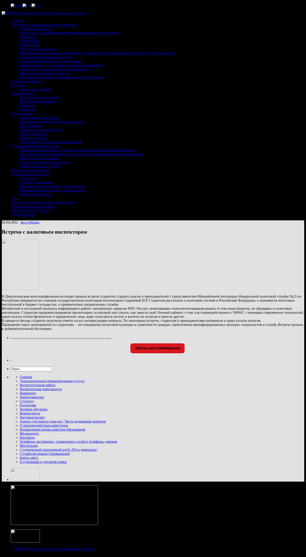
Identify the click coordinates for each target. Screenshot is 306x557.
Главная (17, 21)
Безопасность (30, 413)
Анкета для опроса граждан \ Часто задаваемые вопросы (63, 421)
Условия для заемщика (37, 182)
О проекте (27, 178)
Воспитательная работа (37, 101)
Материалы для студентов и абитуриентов (52, 186)
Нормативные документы (39, 118)
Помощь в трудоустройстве (40, 130)
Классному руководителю (39, 97)
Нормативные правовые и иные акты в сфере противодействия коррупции (77, 150)
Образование (30, 41)
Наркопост (28, 105)
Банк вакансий (31, 126)
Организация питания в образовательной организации (61, 77)
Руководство (29, 45)
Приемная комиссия (26, 81)
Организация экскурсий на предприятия (51, 142)
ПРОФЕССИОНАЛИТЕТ (31, 211)
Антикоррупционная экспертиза (44, 162)
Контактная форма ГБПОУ (40, 166)
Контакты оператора (35, 194)
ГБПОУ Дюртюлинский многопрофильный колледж (53, 549)
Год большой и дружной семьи (43, 462)
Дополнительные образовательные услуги (52, 381)
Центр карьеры (22, 114)
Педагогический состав (38, 49)
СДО (14, 198)
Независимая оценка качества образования (52, 429)
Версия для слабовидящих (157, 348)
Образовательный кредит (30, 174)
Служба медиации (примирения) (45, 454)
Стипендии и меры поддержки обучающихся (54, 69)
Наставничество (32, 417)
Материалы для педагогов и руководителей (53, 190)
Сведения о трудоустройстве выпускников (52, 122)
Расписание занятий (35, 89)
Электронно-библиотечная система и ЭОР (43, 202)
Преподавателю (23, 93)
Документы (28, 37)
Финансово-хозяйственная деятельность (50, 61)
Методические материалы (39, 158)
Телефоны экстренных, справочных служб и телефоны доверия (68, 441)
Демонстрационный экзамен (33, 206)
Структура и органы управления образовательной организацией (69, 33)
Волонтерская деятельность (41, 389)
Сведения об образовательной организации (44, 25)
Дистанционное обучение (30, 170)
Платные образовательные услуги (46, 57)
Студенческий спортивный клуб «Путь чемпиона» (58, 450)
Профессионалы (23, 215)
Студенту (18, 85)
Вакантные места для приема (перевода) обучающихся (61, 65)
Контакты (27, 437)
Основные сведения (35, 29)
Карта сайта (29, 458)
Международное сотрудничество (45, 73)
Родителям (28, 110)
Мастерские (29, 445)
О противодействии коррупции (35, 146)
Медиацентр (29, 433)
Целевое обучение (33, 138)
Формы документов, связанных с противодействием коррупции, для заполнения (81, 154)
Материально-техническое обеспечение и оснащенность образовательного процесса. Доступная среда (98, 53)
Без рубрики (30, 222)
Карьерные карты (33, 134)
